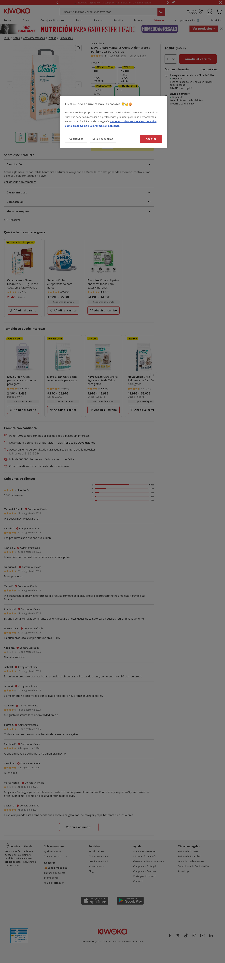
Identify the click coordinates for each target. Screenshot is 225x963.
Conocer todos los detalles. (127, 121)
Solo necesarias (102, 138)
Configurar (76, 138)
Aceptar (151, 138)
